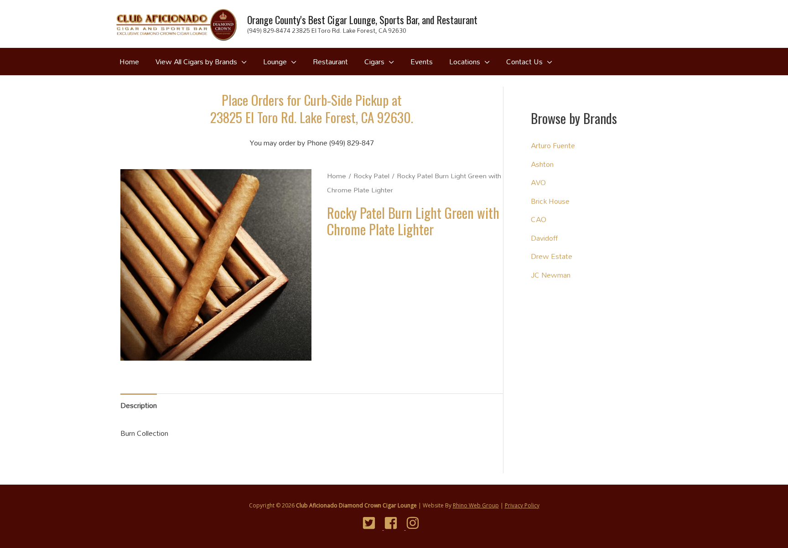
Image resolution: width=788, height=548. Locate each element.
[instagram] (416, 523)
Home (336, 176)
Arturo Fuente (553, 145)
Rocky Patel (371, 176)
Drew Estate (551, 256)
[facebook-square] (394, 523)
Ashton (542, 163)
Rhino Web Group (476, 505)
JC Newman (550, 274)
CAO (538, 219)
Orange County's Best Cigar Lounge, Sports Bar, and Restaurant (362, 19)
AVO (538, 182)
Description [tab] (138, 405)
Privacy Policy (522, 505)
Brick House (550, 200)
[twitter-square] (372, 523)
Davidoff (544, 237)
